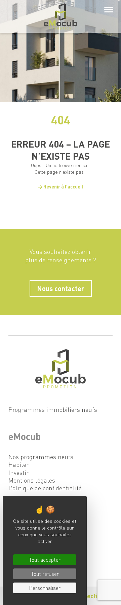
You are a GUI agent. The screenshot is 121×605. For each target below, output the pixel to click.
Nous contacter (60, 288)
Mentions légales (31, 480)
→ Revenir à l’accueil (60, 186)
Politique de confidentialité (45, 488)
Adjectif (89, 596)
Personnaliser (45, 587)
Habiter (18, 464)
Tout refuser (45, 573)
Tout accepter (45, 559)
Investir (18, 472)
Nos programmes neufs (40, 456)
